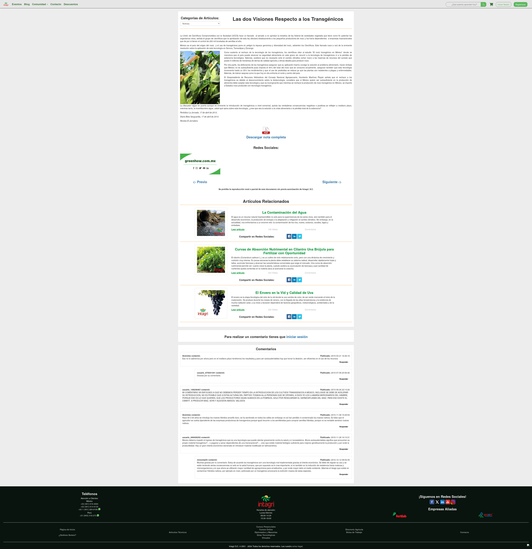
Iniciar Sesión (503, 4)
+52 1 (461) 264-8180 (88, 509)
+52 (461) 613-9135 (89, 506)
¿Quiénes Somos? (67, 535)
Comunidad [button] (39, 4)
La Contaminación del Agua (284, 212)
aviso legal (297, 546)
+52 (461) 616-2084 (89, 503)
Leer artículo (238, 229)
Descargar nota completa (266, 137)
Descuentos (71, 4)
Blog (27, 4)
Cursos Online (266, 529)
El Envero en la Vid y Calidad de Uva (284, 292)
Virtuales (266, 537)
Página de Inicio (67, 529)
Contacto (55, 4)
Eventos (17, 4)
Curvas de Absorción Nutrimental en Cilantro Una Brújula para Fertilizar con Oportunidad (284, 251)
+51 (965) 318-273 (88, 515)
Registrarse (521, 4)
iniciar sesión (297, 336)
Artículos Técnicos (178, 532)
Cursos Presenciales (266, 526)
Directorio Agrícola (354, 529)
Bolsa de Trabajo (354, 532)
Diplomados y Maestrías (266, 532)
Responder (343, 362)
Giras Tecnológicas (266, 535)
